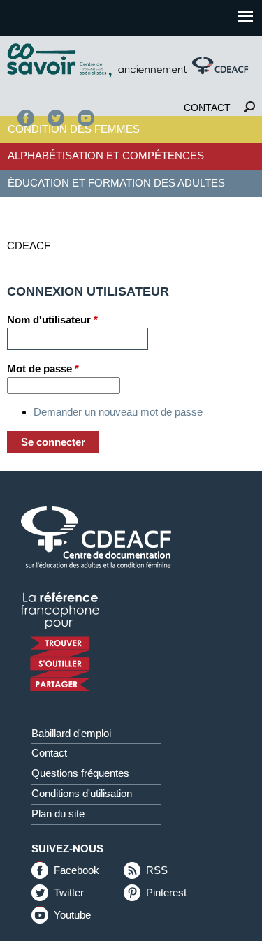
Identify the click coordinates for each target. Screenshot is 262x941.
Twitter (56, 118)
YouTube (86, 118)
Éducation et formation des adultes (116, 183)
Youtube (72, 915)
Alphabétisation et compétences (106, 155)
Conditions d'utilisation (81, 793)
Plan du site (58, 813)
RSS (157, 871)
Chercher (249, 107)
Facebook (25, 118)
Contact (207, 108)
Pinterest (166, 893)
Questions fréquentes (80, 773)
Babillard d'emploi (71, 733)
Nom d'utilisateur (52, 320)
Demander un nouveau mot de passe (118, 412)
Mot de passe (43, 368)
